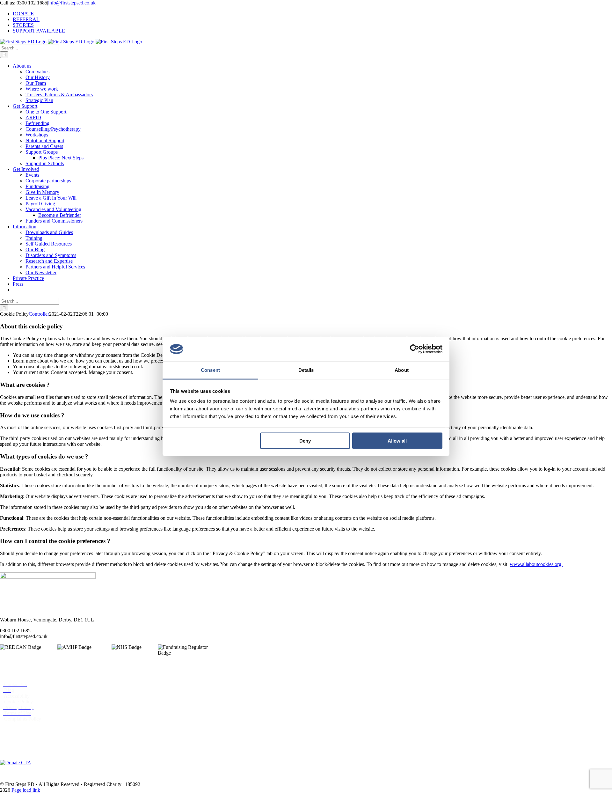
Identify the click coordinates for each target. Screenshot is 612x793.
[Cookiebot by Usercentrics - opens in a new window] (414, 349)
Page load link (25, 790)
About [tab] (402, 370)
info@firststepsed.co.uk (72, 2)
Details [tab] (306, 370)
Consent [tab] (210, 370)
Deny (305, 440)
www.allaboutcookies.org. (536, 564)
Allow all (397, 440)
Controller (39, 314)
